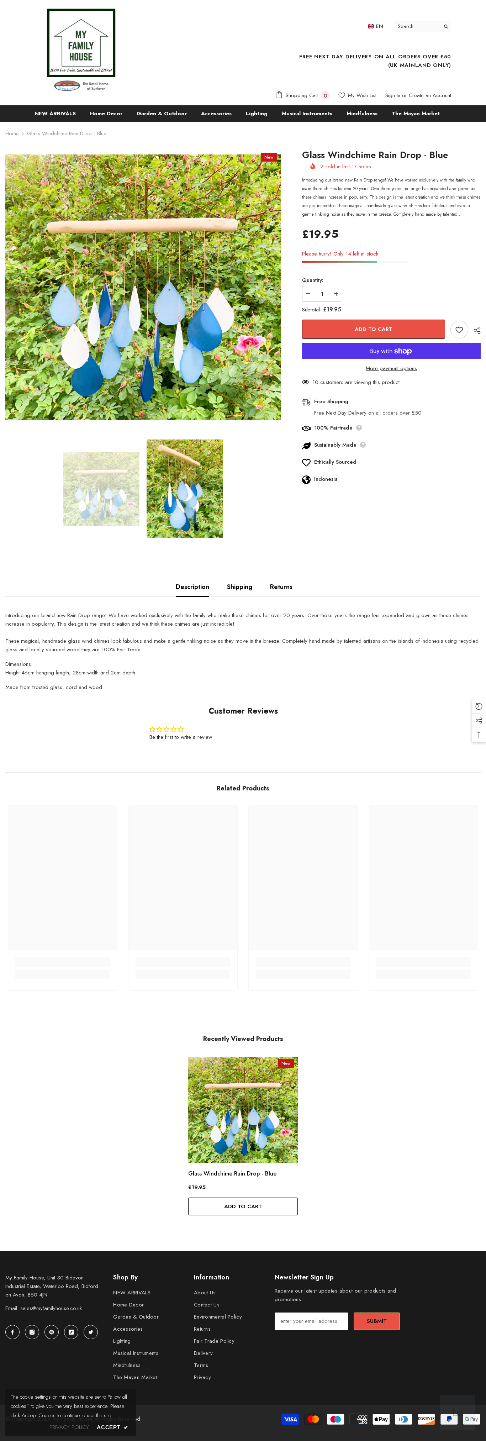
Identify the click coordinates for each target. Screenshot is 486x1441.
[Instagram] (32, 1332)
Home (12, 133)
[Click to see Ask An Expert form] (457, 1412)
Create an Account (430, 95)
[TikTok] (71, 1332)
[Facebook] (12, 1332)
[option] (143, 287)
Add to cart (373, 329)
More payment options (391, 369)
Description (192, 586)
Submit (377, 1321)
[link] (62, 962)
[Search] (422, 26)
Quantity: (312, 280)
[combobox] (417, 26)
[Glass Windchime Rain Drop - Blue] (243, 1110)
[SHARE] (474, 330)
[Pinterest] (51, 1332)
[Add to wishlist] (459, 330)
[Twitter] (91, 1332)
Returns (281, 586)
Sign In (392, 95)
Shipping (239, 586)
